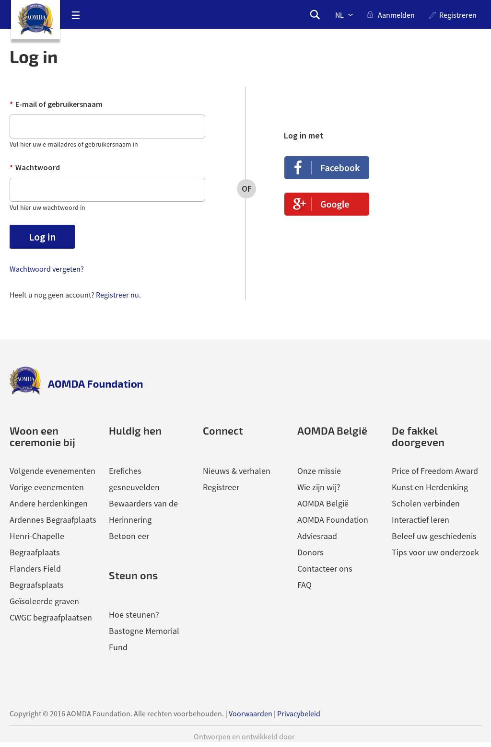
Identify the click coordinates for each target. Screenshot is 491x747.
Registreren (458, 15)
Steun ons (133, 575)
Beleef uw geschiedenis (434, 535)
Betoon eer (129, 535)
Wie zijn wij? (318, 487)
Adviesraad (317, 535)
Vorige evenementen (47, 487)
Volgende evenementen (52, 470)
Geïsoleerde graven (44, 601)
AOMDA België (323, 503)
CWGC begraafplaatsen (51, 617)
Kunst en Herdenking (430, 487)
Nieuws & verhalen (236, 470)
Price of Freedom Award (435, 470)
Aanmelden (396, 15)
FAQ (304, 584)
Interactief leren (420, 519)
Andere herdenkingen (49, 503)
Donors (310, 552)
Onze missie (319, 470)
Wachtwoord (35, 167)
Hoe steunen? (134, 614)
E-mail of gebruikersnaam (56, 104)
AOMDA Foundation (332, 519)
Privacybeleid (298, 713)
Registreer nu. (118, 294)
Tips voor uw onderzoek (435, 552)
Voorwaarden (250, 713)
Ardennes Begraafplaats (53, 519)
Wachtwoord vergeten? (47, 269)
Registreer (221, 487)
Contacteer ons (324, 568)
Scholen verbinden (426, 503)
